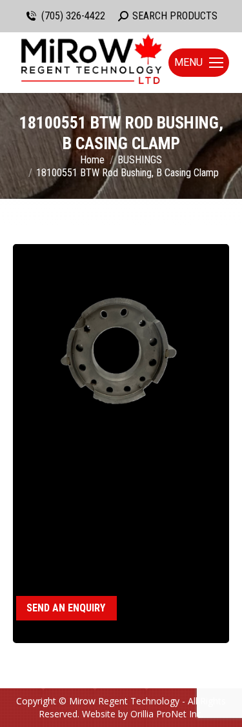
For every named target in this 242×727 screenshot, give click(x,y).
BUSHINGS (82, 557)
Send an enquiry (65, 608)
